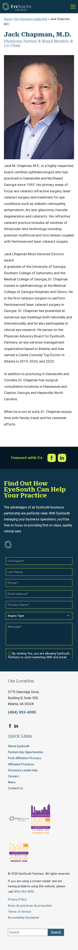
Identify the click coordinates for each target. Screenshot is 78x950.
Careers (13, 776)
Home (8, 19)
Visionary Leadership (22, 770)
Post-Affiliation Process (24, 758)
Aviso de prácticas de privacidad (30, 905)
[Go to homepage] (16, 6)
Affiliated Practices (21, 764)
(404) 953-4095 (22, 712)
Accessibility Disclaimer (23, 917)
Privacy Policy (17, 899)
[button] (72, 7)
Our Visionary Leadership (31, 19)
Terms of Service (19, 911)
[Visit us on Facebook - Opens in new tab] (51, 458)
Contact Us (15, 788)
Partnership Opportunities (25, 752)
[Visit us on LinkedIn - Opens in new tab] (62, 458)
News (12, 782)
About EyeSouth (19, 746)
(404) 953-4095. (24, 891)
